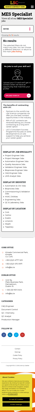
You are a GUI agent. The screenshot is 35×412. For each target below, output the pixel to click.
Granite (27, 365)
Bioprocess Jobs (12, 189)
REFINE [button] (6, 29)
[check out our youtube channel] (22, 335)
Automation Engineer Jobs (16, 161)
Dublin (8, 218)
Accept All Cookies (16, 399)
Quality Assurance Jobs (15, 164)
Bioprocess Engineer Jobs (16, 170)
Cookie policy (12, 394)
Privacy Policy (17, 358)
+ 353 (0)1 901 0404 (13, 290)
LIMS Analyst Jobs (13, 176)
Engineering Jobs (12, 200)
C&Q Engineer (7, 306)
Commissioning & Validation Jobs (17, 193)
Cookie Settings (16, 404)
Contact (17, 349)
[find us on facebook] (3, 335)
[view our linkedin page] (10, 335)
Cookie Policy (17, 355)
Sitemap (17, 352)
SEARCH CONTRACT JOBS (15, 7)
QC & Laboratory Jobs (14, 202)
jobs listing (17, 52)
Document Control (9, 310)
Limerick (9, 221)
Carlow (8, 215)
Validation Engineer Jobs (16, 167)
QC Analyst (6, 316)
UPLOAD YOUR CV (12, 95)
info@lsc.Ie (10, 267)
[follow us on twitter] (16, 335)
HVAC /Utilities (11, 197)
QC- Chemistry (7, 313)
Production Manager (10, 320)
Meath (8, 224)
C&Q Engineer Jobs (13, 173)
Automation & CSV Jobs (15, 186)
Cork (7, 212)
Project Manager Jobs (14, 158)
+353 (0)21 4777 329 (14, 260)
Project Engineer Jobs (14, 155)
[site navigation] (32, 7)
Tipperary (9, 227)
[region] (16, 392)
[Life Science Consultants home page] (17, 2)
